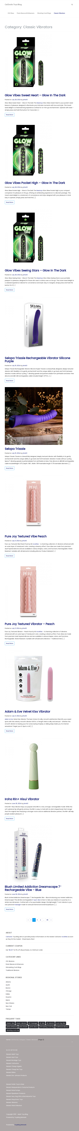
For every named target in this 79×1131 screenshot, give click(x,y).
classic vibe (10, 1023)
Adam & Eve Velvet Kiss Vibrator (27, 711)
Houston (8, 997)
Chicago (8, 991)
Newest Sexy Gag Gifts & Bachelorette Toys (21, 1096)
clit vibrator (50, 1023)
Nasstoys (40, 103)
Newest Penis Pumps (13, 1090)
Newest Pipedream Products (15, 1093)
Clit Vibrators (10, 961)
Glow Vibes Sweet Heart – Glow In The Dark (35, 95)
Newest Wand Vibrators (14, 1105)
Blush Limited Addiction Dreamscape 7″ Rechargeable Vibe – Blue (33, 888)
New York (9, 1006)
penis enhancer (12, 1027)
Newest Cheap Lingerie (14, 1066)
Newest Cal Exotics (12, 1063)
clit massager (32, 1023)
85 (47, 920)
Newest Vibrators (12, 1102)
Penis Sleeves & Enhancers (15, 964)
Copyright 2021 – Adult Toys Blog (17, 1114)
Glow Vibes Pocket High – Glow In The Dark (35, 183)
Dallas (8, 994)
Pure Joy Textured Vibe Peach (26, 536)
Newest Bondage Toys (13, 1060)
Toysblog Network (20, 1125)
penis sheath (23, 1027)
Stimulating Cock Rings (13, 967)
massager (17, 905)
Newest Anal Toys (12, 1057)
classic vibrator (21, 1023)
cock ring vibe (60, 1023)
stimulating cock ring (47, 1027)
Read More (9, 115)
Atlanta (8, 982)
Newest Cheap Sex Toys (14, 1069)
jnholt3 (25, 100)
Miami (8, 1000)
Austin (8, 985)
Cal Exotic (9, 937)
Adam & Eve (9, 719)
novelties (36, 544)
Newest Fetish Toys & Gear (15, 1084)
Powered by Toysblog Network (16, 1117)
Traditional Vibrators (12, 970)
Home (8, 1040)
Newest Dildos (11, 1072)
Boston (8, 988)
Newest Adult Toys (12, 1054)
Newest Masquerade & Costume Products (20, 1087)
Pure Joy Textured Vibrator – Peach (30, 624)
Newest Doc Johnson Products (16, 1075)
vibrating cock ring (13, 1030)
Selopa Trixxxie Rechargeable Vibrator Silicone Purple (37, 359)
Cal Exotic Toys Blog (13, 4)
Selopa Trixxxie (15, 449)
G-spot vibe (36, 900)
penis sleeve (34, 1027)
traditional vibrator (62, 1027)
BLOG (11, 950)
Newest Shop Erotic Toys (14, 1099)
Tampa (8, 1009)
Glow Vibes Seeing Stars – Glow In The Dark (35, 270)
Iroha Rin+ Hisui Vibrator (22, 799)
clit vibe (42, 1023)
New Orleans (10, 1003)
